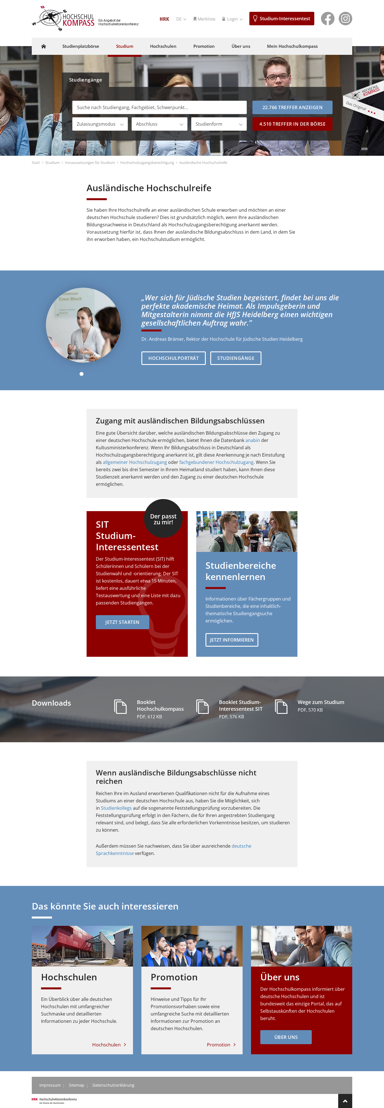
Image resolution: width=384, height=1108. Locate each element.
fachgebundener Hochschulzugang (216, 462)
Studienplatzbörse (80, 46)
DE (179, 19)
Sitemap (76, 1085)
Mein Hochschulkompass (292, 46)
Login (233, 19)
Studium (124, 46)
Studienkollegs (116, 808)
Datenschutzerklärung (113, 1085)
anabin (252, 440)
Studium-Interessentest (285, 18)
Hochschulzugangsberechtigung (147, 162)
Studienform (209, 124)
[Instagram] (345, 18)
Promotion (204, 46)
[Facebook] (328, 18)
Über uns (241, 46)
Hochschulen (163, 46)
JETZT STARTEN (122, 622)
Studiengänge (85, 79)
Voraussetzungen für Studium (90, 162)
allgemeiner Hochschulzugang (135, 462)
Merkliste (206, 19)
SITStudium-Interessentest (127, 535)
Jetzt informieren (232, 640)
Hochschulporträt (173, 358)
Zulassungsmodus (96, 124)
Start (36, 162)
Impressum (50, 1085)
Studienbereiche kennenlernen (240, 571)
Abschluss (146, 124)
